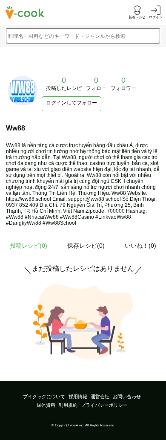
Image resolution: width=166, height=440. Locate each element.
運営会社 (100, 396)
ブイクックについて (44, 396)
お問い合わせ (127, 396)
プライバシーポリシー (104, 405)
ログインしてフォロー (71, 103)
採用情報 (78, 396)
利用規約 (68, 405)
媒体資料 (46, 405)
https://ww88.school (28, 199)
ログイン (156, 17)
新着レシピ (137, 17)
